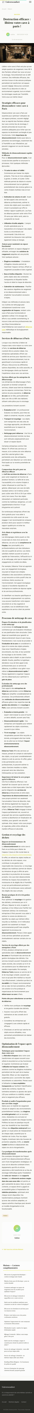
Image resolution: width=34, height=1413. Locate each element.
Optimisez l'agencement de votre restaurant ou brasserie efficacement (17, 1322)
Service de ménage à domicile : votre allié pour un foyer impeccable (16, 1350)
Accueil (4, 9)
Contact (23, 1402)
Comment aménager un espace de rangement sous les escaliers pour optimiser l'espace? (14, 1289)
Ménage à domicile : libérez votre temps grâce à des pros (16, 1335)
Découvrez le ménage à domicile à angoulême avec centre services (14, 1297)
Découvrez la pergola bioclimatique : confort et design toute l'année (15, 1275)
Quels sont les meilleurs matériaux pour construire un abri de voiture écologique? (16, 1303)
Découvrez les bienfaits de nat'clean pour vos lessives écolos (16, 1309)
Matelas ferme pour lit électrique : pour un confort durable (16, 1282)
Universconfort (11, 2)
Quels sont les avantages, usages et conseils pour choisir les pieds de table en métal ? (16, 1343)
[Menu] (30, 1)
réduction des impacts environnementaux (16, 855)
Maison (10, 9)
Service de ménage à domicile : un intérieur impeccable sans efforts (14, 1356)
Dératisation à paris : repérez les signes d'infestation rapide (15, 1329)
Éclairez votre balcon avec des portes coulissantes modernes (15, 1316)
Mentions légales (14, 1402)
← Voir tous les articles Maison (12, 1249)
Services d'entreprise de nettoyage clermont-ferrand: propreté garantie (14, 1369)
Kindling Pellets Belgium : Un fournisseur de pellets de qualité (16, 1363)
